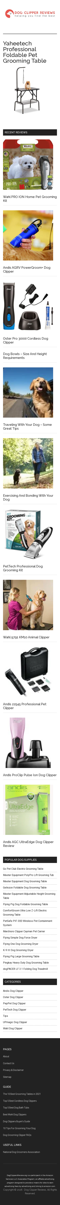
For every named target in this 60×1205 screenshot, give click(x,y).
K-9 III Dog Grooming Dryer (18, 950)
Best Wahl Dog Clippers (14, 1114)
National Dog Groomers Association (21, 1152)
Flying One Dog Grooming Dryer (20, 943)
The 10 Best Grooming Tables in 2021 (22, 1094)
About (6, 1056)
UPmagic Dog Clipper (15, 1022)
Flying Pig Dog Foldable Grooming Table (25, 904)
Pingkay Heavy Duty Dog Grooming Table (26, 962)
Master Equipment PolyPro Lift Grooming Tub (28, 875)
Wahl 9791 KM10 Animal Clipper (26, 637)
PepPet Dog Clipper (14, 1003)
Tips (5, 1015)
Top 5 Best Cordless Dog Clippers (20, 1101)
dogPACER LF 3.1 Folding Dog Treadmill (25, 968)
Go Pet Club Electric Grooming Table (23, 868)
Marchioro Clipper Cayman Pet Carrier (24, 931)
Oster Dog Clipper (13, 997)
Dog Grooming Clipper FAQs (17, 1135)
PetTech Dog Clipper (14, 1009)
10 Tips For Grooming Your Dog (19, 1128)
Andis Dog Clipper (13, 990)
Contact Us (8, 1063)
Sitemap (7, 1077)
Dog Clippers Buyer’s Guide (16, 1121)
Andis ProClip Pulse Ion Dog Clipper (30, 775)
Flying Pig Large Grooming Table (21, 956)
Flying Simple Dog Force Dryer (20, 937)
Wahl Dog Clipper (12, 1028)
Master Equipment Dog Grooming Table (25, 881)
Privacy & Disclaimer (13, 1070)
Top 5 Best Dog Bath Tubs (16, 1107)
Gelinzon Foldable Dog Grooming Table (25, 887)
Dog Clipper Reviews (30, 13)
